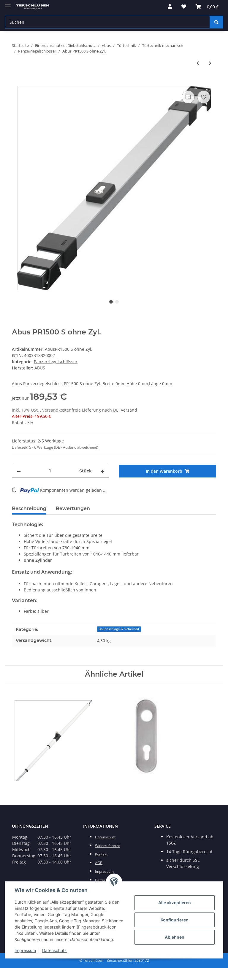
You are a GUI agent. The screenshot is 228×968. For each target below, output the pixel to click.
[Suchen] (216, 22)
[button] (170, 6)
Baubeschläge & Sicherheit (119, 629)
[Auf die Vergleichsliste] (188, 97)
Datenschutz (54, 950)
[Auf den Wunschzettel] (203, 97)
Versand (129, 410)
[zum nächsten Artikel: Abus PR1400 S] (210, 63)
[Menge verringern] (18, 471)
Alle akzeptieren (174, 902)
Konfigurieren (175, 919)
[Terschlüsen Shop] (32, 6)
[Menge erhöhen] (102, 471)
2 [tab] (117, 302)
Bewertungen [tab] (73, 508)
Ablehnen (174, 937)
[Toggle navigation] (8, 3)
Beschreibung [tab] (29, 508)
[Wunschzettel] (184, 6)
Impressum (25, 950)
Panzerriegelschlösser (55, 361)
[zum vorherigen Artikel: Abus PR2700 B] (198, 63)
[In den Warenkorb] (16, 82)
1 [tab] (111, 302)
